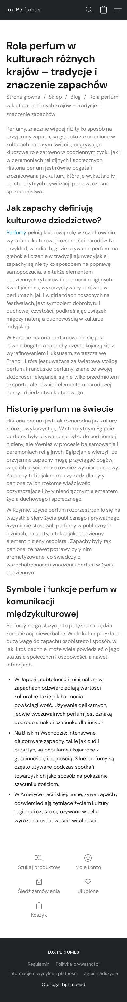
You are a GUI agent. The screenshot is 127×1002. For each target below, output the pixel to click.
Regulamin (38, 964)
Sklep (55, 96)
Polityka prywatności (77, 964)
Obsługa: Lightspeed (63, 984)
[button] (23, 10)
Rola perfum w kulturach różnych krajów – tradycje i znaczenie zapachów (62, 105)
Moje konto (88, 867)
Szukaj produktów (39, 867)
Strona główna (23, 96)
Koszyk (39, 914)
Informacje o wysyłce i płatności (43, 973)
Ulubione (88, 891)
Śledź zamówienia (39, 891)
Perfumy (16, 232)
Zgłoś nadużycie (101, 973)
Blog (75, 96)
